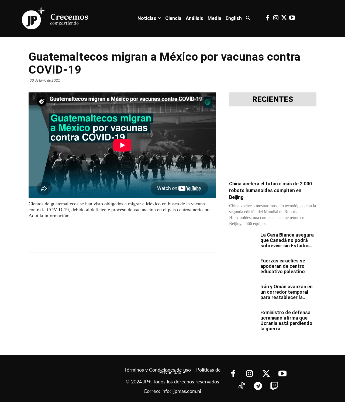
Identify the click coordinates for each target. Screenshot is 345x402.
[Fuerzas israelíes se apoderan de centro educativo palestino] (242, 267)
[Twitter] (283, 18)
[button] (248, 18)
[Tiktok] (241, 386)
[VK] (123, 241)
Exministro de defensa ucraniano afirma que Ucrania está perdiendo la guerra (286, 320)
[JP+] (55, 18)
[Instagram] (275, 18)
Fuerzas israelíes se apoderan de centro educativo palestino (282, 266)
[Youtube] (292, 18)
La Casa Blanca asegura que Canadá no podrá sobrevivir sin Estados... (287, 240)
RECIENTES (272, 99)
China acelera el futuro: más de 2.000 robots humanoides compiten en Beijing (270, 190)
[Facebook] (267, 18)
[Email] (135, 241)
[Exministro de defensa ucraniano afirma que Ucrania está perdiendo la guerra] (242, 319)
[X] (85, 241)
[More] (160, 241)
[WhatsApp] (110, 241)
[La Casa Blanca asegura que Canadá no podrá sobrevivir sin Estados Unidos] (242, 241)
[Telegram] (98, 241)
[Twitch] (274, 386)
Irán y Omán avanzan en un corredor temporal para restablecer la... (286, 292)
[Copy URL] (147, 241)
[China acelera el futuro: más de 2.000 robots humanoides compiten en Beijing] (272, 145)
